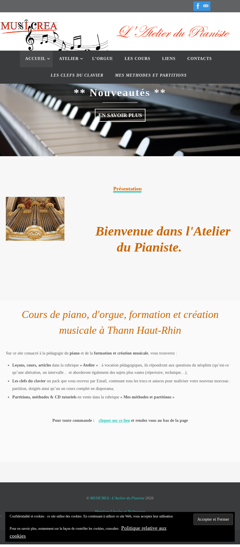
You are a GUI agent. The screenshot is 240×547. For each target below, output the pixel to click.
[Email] (205, 6)
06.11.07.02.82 (211, 15)
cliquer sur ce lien (114, 420)
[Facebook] (198, 6)
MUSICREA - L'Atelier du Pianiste (117, 498)
